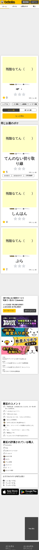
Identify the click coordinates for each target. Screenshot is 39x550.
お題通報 (24, 104)
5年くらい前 (33, 98)
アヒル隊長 (9, 462)
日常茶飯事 (29, 175)
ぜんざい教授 (9, 470)
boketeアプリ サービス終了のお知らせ (14, 358)
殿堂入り (8, 548)
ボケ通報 (16, 104)
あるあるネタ (18, 175)
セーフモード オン (9, 310)
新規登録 (26, 2)
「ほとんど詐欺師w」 (11, 419)
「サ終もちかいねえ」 (11, 414)
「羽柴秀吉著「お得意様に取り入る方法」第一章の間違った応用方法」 (20, 407)
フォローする (9, 483)
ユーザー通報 (33, 104)
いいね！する (10, 481)
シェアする (5, 104)
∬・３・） (9, 467)
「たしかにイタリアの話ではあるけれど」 (17, 435)
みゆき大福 (9, 456)
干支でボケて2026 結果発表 (11, 370)
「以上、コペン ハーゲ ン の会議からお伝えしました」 (19, 426)
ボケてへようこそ (30, 310)
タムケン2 (8, 465)
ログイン (34, 2)
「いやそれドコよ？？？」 (13, 411)
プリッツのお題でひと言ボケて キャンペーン (16, 366)
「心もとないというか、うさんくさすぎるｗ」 (18, 417)
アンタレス (9, 453)
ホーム (4, 6)
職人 (34, 6)
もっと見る (19, 116)
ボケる (14, 6)
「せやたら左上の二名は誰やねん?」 (15, 422)
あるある (7, 175)
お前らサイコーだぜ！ (12, 450)
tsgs (7, 448)
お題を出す (24, 6)
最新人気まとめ (27, 548)
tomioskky (9, 445)
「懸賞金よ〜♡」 (10, 432)
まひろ (7, 459)
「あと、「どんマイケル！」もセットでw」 (17, 430)
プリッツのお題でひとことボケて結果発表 (15, 362)
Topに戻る (31, 528)
